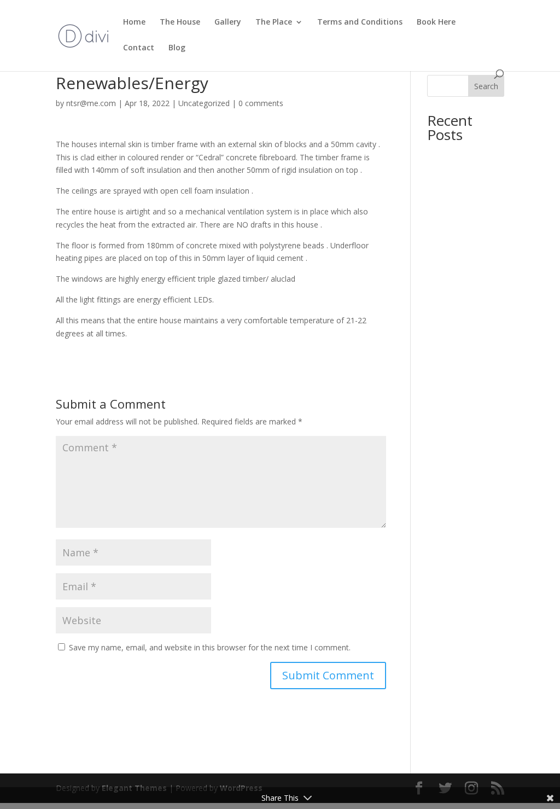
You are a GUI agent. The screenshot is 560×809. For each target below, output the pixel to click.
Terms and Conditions (359, 22)
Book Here (436, 22)
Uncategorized (204, 103)
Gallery (227, 22)
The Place (273, 22)
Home (134, 22)
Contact (138, 48)
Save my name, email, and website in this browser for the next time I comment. (210, 647)
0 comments (260, 103)
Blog (176, 48)
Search (486, 86)
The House (180, 22)
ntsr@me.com (91, 103)
